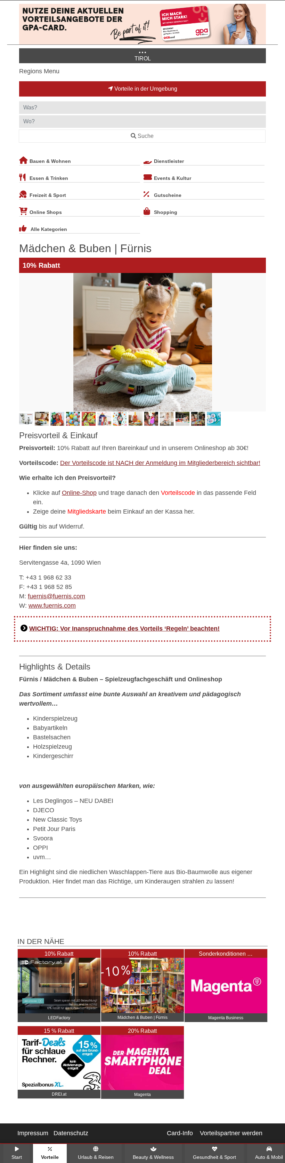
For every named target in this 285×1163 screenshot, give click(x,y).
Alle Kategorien (49, 229)
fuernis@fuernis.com (56, 596)
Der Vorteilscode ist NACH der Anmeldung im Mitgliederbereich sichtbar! (160, 462)
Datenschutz (71, 1133)
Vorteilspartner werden (231, 1133)
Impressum (32, 1133)
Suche (146, 136)
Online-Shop (79, 492)
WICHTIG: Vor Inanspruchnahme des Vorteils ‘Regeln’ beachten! (124, 628)
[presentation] (26, 342)
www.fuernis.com (52, 605)
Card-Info (180, 1133)
